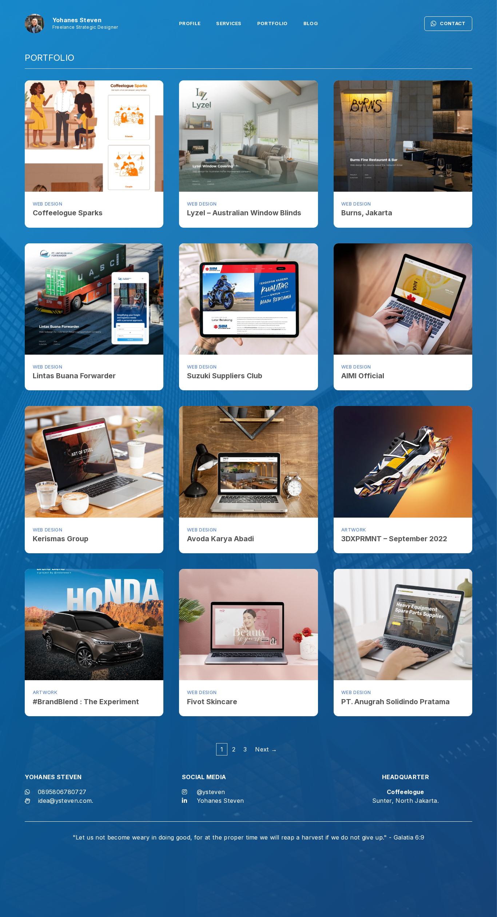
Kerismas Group (60, 538)
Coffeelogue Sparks (68, 212)
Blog (310, 23)
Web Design (47, 204)
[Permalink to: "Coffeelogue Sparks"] (94, 136)
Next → (266, 749)
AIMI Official (362, 375)
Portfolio (272, 23)
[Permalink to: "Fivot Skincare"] (248, 624)
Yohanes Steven (220, 800)
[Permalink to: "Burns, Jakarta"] (403, 136)
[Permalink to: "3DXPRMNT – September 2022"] (403, 461)
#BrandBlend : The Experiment (86, 701)
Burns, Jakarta (366, 212)
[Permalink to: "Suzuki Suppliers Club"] (248, 299)
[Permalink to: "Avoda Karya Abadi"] (248, 461)
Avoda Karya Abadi (220, 538)
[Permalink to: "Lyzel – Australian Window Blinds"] (248, 136)
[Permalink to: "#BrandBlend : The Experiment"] (94, 624)
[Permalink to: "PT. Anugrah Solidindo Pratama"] (403, 624)
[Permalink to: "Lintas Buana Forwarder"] (94, 299)
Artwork (353, 530)
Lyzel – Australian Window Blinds (244, 212)
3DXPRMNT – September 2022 (394, 538)
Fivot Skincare (212, 701)
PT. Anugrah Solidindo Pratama (395, 701)
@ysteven (211, 792)
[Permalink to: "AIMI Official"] (403, 299)
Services (229, 23)
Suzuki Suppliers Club (224, 375)
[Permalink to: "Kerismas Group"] (94, 461)
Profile (189, 23)
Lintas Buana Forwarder (74, 375)
